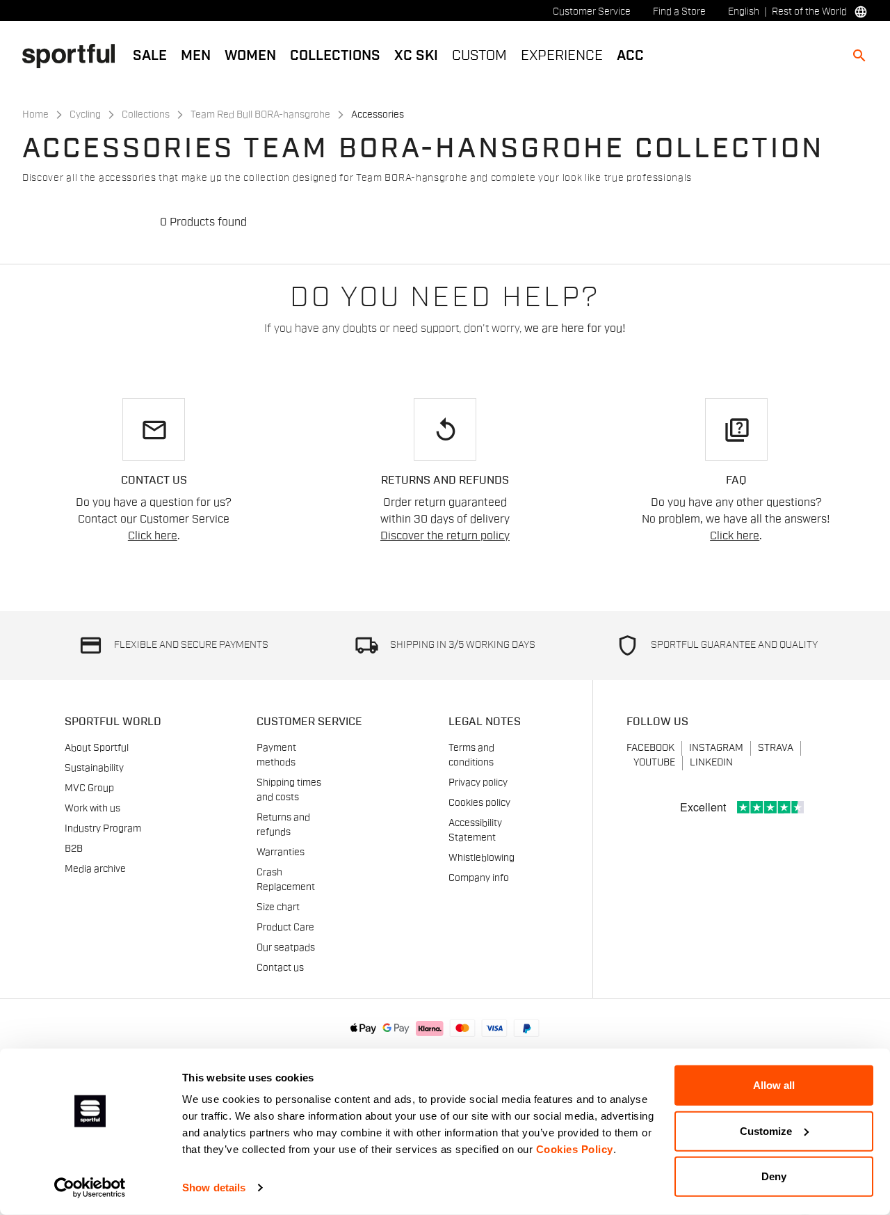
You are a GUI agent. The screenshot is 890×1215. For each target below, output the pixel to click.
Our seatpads (286, 948)
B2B (74, 849)
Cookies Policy (574, 1149)
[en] (74, 55)
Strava (775, 748)
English (743, 12)
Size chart (278, 907)
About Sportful (97, 748)
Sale (150, 56)
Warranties (281, 852)
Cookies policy (479, 803)
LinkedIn (711, 763)
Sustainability (94, 768)
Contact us (280, 968)
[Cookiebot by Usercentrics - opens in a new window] (90, 1187)
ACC (630, 56)
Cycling (85, 115)
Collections (335, 56)
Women (250, 56)
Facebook (650, 748)
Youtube (654, 763)
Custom (479, 56)
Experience (562, 56)
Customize (766, 1130)
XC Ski (416, 56)
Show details (213, 1187)
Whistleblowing (481, 858)
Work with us (92, 808)
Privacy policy (478, 783)
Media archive (95, 869)
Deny (773, 1176)
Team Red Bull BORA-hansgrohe (260, 115)
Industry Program (103, 829)
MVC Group (89, 788)
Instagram (716, 748)
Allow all (774, 1085)
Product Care (285, 927)
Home (35, 115)
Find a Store (679, 12)
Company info (478, 878)
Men (196, 56)
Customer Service (592, 12)
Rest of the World (809, 12)
